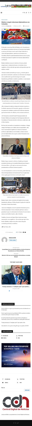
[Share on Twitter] (20, 232)
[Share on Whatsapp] (22, 232)
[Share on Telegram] (23, 232)
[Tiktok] (26, 12)
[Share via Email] (25, 232)
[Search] (28, 12)
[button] (2, 278)
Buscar (3, 387)
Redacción (8, 26)
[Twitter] (24, 12)
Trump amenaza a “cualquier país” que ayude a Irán (13, 322)
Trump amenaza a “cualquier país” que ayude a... (16, 286)
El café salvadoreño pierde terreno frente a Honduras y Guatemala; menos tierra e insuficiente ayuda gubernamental (15, 318)
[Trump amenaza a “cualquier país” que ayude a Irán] (16, 274)
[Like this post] (17, 232)
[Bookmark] (30, 12)
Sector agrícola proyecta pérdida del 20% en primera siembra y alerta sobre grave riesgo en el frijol (15, 313)
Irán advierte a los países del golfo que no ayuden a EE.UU (15, 325)
